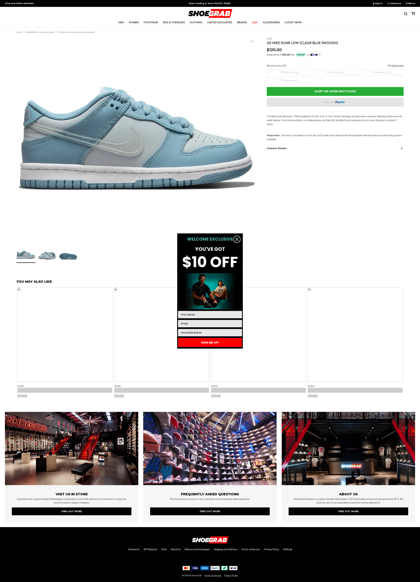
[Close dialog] (237, 239)
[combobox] (209, 332)
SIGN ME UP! (210, 342)
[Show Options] (239, 332)
